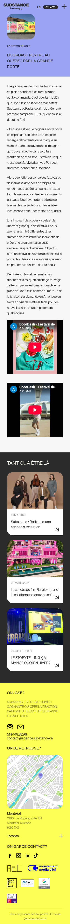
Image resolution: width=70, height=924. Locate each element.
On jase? (50, 7)
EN (39, 7)
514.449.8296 (17, 734)
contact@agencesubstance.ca (30, 738)
